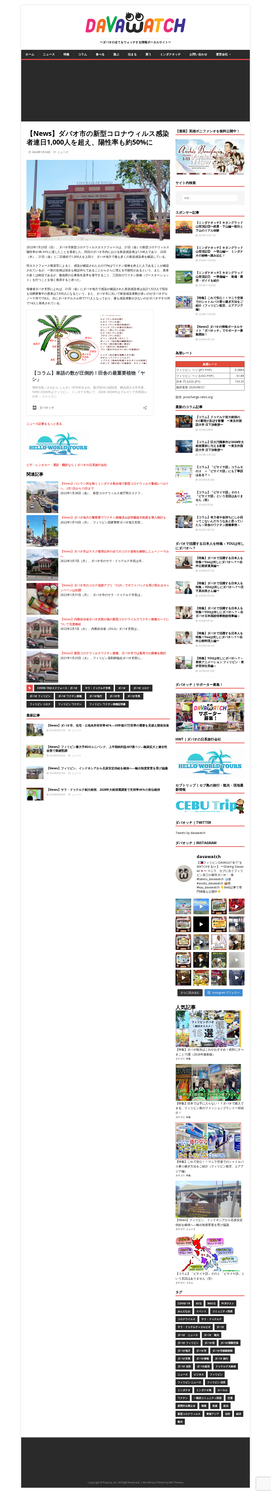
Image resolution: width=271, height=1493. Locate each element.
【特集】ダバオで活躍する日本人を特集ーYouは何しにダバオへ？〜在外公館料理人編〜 (219, 637)
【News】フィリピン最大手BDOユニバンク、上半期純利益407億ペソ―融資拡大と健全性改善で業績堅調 (107, 749)
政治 (225, 1406)
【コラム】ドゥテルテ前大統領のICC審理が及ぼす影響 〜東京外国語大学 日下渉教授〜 (219, 421)
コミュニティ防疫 (222, 1311)
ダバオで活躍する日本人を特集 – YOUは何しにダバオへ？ (210, 545)
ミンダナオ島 (204, 1390)
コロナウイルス (186, 1319)
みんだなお (184, 1311)
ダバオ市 (115, 696)
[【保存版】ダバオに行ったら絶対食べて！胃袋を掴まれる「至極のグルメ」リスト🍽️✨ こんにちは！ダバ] (183, 942)
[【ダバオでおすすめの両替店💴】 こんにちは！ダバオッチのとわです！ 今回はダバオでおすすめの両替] (219, 906)
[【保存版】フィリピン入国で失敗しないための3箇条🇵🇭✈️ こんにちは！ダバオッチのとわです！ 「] (237, 942)
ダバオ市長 (133, 696)
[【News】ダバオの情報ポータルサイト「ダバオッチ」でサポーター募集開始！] (184, 335)
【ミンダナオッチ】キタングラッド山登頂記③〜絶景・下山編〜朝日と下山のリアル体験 (219, 226)
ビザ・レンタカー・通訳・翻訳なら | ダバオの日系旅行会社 (66, 465)
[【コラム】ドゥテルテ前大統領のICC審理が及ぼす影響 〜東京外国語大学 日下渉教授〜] (184, 425)
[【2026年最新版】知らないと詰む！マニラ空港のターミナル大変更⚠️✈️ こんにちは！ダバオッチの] (183, 906)
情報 (203, 1406)
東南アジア (212, 1414)
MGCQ (211, 1303)
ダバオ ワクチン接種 (70, 696)
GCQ (199, 1303)
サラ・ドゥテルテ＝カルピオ (194, 1327)
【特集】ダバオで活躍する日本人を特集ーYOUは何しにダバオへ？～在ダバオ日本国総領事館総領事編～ (219, 612)
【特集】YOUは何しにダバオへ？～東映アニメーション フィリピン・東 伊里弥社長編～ (220, 662)
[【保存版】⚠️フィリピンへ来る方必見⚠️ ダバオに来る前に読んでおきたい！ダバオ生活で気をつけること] (219, 924)
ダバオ (122, 688)
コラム (82, 54)
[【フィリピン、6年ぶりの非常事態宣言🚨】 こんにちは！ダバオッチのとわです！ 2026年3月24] (183, 978)
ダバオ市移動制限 (222, 1350)
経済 (238, 1414)
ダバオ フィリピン (40, 696)
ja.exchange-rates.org (198, 397)
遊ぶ (116, 54)
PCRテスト (227, 1303)
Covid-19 (184, 1303)
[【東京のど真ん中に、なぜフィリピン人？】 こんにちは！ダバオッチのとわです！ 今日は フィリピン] (201, 960)
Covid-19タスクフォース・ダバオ (57, 688)
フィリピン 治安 (216, 1382)
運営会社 (222, 54)
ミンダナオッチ (170, 54)
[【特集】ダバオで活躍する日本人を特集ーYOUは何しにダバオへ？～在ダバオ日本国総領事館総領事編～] (184, 616)
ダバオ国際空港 (229, 1343)
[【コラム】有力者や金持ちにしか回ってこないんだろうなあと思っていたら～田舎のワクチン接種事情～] (184, 525)
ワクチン (183, 1398)
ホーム (29, 54)
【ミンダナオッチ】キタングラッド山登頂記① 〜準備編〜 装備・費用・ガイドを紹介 (219, 276)
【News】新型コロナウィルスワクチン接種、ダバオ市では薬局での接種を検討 (113, 653)
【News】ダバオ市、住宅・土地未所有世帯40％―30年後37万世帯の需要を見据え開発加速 (108, 725)
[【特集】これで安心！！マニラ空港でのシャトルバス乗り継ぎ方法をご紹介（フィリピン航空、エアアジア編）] (184, 306)
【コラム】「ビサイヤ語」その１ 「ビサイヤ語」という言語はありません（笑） (219, 496)
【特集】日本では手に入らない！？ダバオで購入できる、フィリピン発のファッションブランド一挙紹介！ (210, 1108)
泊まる (132, 54)
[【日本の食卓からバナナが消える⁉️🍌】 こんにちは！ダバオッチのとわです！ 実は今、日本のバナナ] (201, 978)
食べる (100, 54)
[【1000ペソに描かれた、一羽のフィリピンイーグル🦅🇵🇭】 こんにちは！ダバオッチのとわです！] (219, 960)
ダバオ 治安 (184, 1366)
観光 (180, 1421)
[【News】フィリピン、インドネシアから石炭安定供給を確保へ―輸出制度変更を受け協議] (34, 777)
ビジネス (199, 1374)
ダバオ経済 (203, 1366)
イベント (201, 1311)
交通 (230, 1398)
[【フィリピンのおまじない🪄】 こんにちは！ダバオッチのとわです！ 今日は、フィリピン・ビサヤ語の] (201, 924)
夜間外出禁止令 (186, 1406)
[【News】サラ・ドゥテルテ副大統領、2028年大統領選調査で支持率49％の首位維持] (34, 798)
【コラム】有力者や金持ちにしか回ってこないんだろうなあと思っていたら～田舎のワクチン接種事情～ (219, 521)
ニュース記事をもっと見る (44, 424)
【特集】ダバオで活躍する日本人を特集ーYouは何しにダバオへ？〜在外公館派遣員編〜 (219, 561)
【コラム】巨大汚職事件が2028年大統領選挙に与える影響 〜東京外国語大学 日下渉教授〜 (220, 446)
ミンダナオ (184, 1390)
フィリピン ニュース (189, 1382)
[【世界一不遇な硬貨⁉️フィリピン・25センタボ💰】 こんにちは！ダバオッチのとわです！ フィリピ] (237, 960)
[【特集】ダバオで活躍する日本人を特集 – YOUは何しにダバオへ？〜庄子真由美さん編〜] (184, 591)
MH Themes (176, 1482)
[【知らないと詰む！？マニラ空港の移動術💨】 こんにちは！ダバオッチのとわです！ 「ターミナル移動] (201, 942)
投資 (214, 1406)
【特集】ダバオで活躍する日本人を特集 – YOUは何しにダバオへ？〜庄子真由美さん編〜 (220, 587)
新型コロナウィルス (189, 1414)
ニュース (49, 54)
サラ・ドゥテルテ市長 (98, 688)
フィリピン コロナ (40, 704)
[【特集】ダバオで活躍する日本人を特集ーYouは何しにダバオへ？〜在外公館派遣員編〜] (184, 566)
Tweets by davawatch (190, 833)
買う (148, 54)
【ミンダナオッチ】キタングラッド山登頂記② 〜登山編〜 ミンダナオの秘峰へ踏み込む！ (219, 251)
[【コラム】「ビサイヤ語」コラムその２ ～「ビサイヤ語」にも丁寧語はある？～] (184, 475)
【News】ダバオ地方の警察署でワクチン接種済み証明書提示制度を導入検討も (113, 517)
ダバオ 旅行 (221, 1358)
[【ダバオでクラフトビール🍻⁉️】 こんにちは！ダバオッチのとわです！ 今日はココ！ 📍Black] (237, 924)
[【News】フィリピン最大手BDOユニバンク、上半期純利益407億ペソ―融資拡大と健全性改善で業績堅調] (34, 755)
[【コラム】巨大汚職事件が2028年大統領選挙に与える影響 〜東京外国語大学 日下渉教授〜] (184, 450)
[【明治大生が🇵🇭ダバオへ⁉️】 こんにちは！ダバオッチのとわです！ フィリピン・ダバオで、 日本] (237, 978)
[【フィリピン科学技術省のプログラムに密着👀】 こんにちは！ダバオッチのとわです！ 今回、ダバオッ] (237, 906)
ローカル (222, 1390)
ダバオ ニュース (188, 1335)
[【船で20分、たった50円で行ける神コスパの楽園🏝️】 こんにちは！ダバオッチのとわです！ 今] (201, 906)
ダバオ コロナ (141, 688)
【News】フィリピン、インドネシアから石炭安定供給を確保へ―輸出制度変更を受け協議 (107, 768)
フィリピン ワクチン (70, 704)
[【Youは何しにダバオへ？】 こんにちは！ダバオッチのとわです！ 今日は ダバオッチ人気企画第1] (219, 942)
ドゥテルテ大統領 (226, 1366)
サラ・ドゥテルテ (211, 1319)
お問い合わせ (198, 54)
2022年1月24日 (41, 152)
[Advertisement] (135, 91)
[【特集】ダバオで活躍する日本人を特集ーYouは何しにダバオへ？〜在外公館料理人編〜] (184, 641)
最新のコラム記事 (189, 406)
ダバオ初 (210, 1343)
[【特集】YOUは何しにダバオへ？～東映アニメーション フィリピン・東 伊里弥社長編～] (184, 667)
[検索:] (210, 198)
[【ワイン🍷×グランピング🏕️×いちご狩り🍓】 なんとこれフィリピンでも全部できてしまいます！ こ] (219, 978)
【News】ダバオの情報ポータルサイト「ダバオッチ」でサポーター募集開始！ (219, 330)
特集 (66, 54)
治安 (227, 1414)
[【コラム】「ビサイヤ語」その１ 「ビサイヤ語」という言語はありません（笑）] (184, 500)
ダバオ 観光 (211, 1335)
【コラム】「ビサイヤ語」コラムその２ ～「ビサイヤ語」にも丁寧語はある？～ (219, 471)
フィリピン (216, 1374)
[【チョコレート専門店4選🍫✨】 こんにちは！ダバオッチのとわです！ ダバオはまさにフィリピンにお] (183, 924)
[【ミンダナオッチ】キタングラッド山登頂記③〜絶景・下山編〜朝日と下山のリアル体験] (184, 231)
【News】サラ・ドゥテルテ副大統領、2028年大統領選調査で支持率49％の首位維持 (103, 790)
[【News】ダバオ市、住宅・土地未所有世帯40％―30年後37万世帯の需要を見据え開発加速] (34, 734)
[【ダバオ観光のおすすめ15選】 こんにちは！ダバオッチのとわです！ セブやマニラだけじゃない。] (183, 960)
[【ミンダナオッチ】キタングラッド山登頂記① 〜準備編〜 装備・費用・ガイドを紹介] (184, 281)
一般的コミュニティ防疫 (208, 1398)
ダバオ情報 (202, 1358)
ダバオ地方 (95, 696)
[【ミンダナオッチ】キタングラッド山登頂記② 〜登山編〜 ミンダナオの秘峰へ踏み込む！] (184, 256)
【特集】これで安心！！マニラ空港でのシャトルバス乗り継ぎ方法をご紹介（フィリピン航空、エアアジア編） (219, 303)
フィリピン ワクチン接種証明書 (107, 704)
